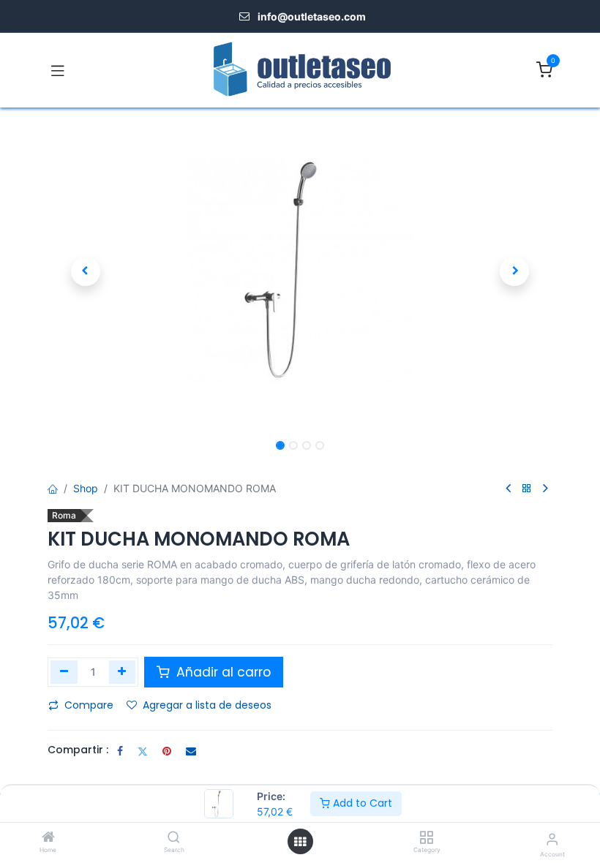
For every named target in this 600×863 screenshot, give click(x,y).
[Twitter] (143, 751)
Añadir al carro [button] (222, 672)
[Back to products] (527, 489)
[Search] (174, 838)
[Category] (426, 838)
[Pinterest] (166, 751)
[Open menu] (300, 842)
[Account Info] (552, 839)
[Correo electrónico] (191, 751)
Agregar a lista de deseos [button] (207, 705)
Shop (85, 488)
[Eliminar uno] (64, 672)
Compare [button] (88, 705)
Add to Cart (361, 803)
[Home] (48, 838)
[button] (86, 271)
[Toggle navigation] (58, 70)
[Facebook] (120, 751)
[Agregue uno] (122, 672)
